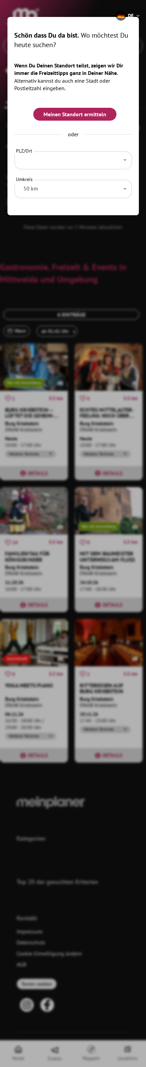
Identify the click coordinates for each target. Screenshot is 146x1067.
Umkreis (24, 179)
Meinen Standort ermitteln (74, 114)
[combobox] (73, 158)
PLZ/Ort (24, 151)
